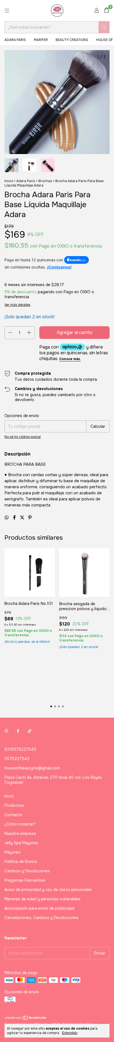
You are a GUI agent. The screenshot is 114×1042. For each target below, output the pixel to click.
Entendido (69, 1033)
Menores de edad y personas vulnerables (42, 898)
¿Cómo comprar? (20, 824)
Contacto (13, 814)
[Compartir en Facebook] (15, 517)
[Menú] (6, 10)
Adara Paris (15, 40)
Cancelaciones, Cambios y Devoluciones (41, 917)
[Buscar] (104, 27)
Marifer (41, 40)
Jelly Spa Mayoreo (21, 842)
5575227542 (17, 758)
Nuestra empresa (20, 833)
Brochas (45, 181)
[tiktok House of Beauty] (30, 731)
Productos (14, 805)
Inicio (8, 181)
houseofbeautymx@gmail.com (32, 768)
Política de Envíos (20, 861)
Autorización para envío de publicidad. (39, 908)
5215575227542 (20, 749)
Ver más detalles (17, 305)
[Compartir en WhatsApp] (7, 517)
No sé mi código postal (22, 437)
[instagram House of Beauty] (6, 731)
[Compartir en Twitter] (22, 517)
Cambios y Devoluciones (27, 870)
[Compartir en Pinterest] (30, 517)
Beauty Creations (72, 40)
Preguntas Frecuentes (24, 880)
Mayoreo (12, 852)
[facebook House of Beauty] (18, 731)
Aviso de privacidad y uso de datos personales (48, 889)
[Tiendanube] (25, 1019)
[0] (107, 10)
